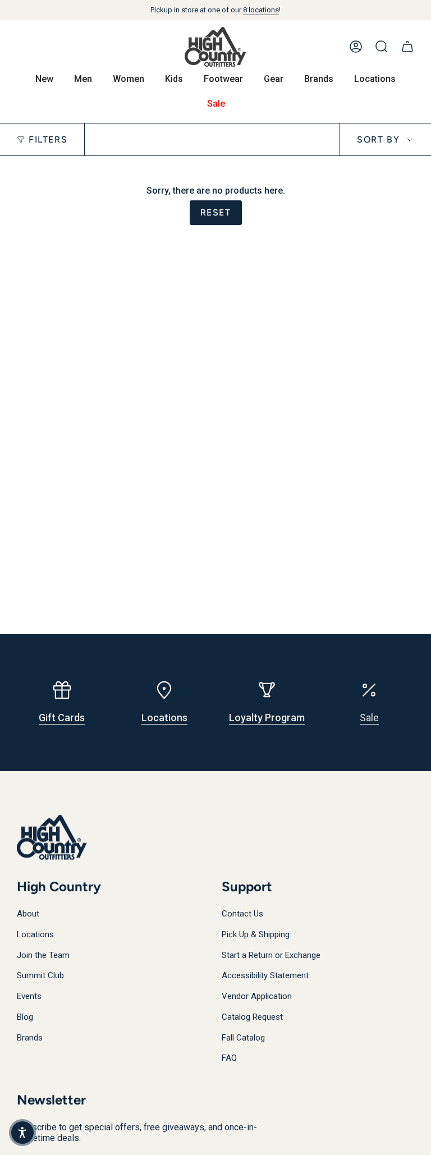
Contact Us (242, 914)
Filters (48, 139)
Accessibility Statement (265, 975)
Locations (35, 934)
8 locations (261, 10)
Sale (369, 717)
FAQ (229, 1058)
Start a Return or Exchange (271, 955)
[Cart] (407, 46)
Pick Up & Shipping (256, 934)
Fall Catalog (243, 1038)
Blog (25, 1017)
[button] (22, 1132)
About (28, 914)
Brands (30, 1038)
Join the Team (43, 955)
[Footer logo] (52, 837)
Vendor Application (257, 996)
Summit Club (40, 975)
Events (29, 996)
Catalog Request (252, 1017)
